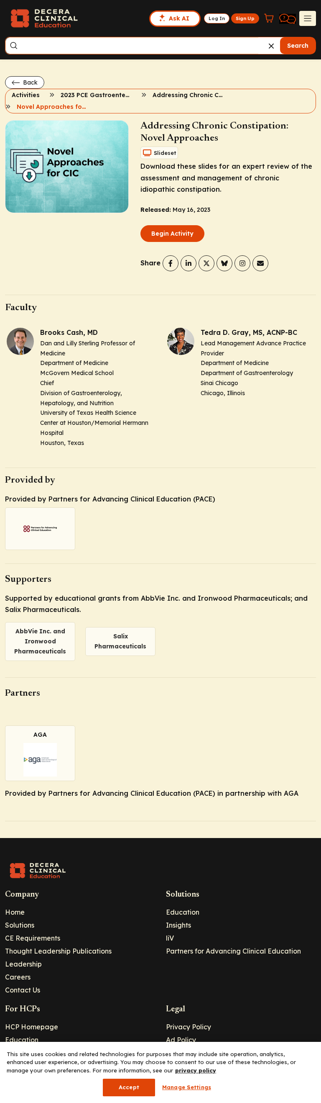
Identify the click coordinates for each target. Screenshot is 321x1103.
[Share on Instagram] (242, 263)
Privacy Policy (188, 1027)
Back (29, 82)
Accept (129, 1087)
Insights (178, 925)
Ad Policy (181, 1040)
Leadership (23, 964)
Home (15, 912)
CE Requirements (32, 938)
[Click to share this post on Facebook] (170, 263)
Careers (18, 977)
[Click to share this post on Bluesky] (224, 263)
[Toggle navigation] (307, 18)
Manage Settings (186, 1087)
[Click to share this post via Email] (260, 263)
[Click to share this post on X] (206, 263)
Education (182, 912)
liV (170, 938)
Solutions (19, 925)
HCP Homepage (31, 1027)
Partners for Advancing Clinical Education (233, 951)
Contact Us (22, 990)
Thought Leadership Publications (58, 951)
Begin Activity (172, 233)
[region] (160, 1072)
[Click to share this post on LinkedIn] (188, 263)
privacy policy (195, 1070)
